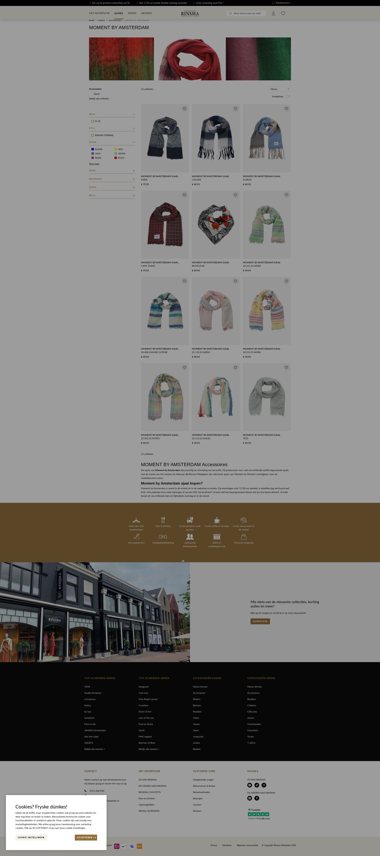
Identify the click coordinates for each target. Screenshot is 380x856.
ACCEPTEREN (84, 837)
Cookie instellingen (31, 837)
